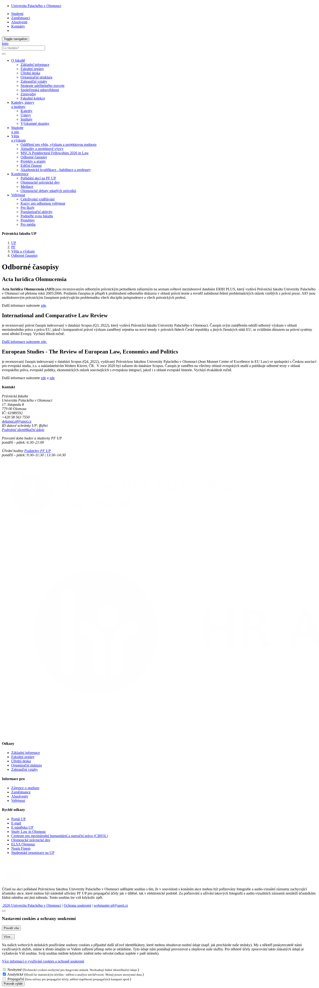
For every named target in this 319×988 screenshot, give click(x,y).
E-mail (16, 823)
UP (13, 243)
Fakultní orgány (32, 69)
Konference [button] (19, 174)
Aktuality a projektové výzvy (42, 149)
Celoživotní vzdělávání (37, 199)
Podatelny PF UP (37, 451)
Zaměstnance (21, 792)
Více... (8, 936)
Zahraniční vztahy (34, 81)
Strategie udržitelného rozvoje (42, 86)
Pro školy (28, 208)
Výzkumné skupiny (35, 123)
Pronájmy (28, 220)
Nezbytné (14, 970)
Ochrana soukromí (77, 905)
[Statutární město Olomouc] (12, 881)
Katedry (26, 111)
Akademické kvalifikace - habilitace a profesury (56, 170)
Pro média (28, 224)
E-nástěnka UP (22, 827)
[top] (4, 911)
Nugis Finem (20, 848)
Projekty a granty (33, 161)
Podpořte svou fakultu (37, 216)
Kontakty (18, 26)
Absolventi (19, 22)
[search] (4, 53)
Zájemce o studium (25, 788)
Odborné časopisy (34, 157)
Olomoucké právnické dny (40, 182)
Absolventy (19, 796)
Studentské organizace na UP (32, 853)
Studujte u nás (17, 130)
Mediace (27, 187)
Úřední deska (30, 73)
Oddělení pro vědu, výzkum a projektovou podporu (58, 144)
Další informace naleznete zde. (24, 342)
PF (13, 247)
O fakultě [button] (18, 60)
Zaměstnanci (20, 18)
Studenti (17, 14)
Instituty (26, 119)
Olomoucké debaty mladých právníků (48, 191)
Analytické (15, 974)
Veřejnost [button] (18, 195)
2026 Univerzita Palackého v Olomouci (31, 905)
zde (43, 305)
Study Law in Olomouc (28, 832)
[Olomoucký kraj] (18, 869)
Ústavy (26, 115)
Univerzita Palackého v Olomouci (36, 6)
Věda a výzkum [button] (18, 138)
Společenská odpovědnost (40, 90)
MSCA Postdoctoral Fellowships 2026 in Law (55, 153)
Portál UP (18, 819)
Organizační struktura (36, 77)
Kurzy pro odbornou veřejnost (43, 203)
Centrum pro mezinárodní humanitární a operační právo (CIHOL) (59, 836)
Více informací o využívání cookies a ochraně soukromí (43, 961)
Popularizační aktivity (37, 212)
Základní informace (35, 65)
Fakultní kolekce (33, 98)
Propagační (15, 979)
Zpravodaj (28, 94)
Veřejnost (18, 801)
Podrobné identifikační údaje (23, 430)
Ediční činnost (31, 166)
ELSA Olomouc (23, 844)
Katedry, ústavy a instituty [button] (22, 104)
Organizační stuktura (26, 765)
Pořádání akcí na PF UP (38, 178)
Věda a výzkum (23, 251)
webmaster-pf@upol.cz (111, 905)
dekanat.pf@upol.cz (16, 421)
